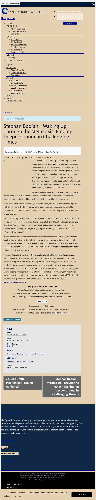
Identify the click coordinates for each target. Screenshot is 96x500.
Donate (4, 447)
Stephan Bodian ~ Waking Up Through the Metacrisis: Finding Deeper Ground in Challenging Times (63, 386)
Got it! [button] (82, 495)
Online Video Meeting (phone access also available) (26, 354)
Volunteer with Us (10, 453)
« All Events (8, 112)
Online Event (11, 346)
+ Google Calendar (12, 319)
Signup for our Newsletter (10, 3)
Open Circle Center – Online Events (20, 362)
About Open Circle (14, 484)
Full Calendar (11, 487)
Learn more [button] (17, 496)
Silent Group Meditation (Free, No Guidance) (19, 382)
